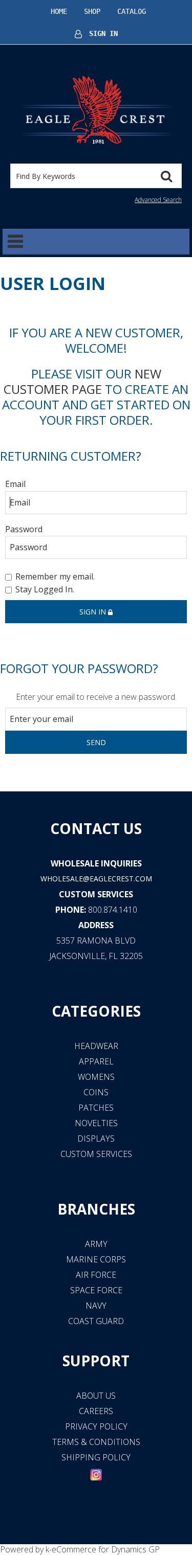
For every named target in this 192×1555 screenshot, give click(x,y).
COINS (96, 1092)
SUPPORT (96, 1360)
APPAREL (96, 1061)
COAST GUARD (96, 1321)
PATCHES (96, 1107)
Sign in (93, 612)
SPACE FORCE (96, 1290)
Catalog (131, 11)
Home (59, 11)
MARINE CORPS (96, 1259)
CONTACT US (96, 828)
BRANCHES (96, 1209)
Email (15, 484)
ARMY (96, 1244)
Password (23, 529)
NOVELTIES (96, 1123)
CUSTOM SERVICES (96, 894)
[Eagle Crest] (96, 109)
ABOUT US (96, 1395)
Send (96, 742)
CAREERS (96, 1411)
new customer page (82, 381)
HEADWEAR (96, 1046)
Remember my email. (55, 576)
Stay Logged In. (44, 590)
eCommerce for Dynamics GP (106, 1549)
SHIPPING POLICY (96, 1457)
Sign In (103, 33)
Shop (92, 11)
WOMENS (96, 1076)
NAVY (96, 1305)
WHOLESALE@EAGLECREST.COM (96, 878)
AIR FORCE (96, 1274)
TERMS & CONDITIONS (96, 1442)
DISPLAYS (96, 1138)
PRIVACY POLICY (96, 1426)
